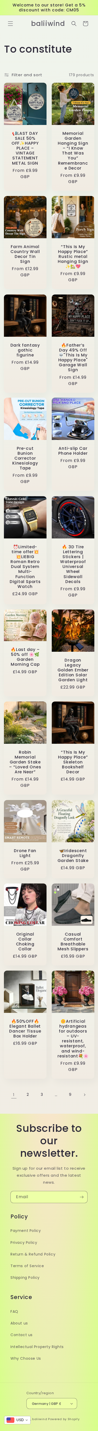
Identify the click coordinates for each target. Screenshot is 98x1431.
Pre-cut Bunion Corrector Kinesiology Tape (25, 458)
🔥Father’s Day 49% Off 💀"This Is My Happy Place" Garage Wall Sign (73, 357)
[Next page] (84, 1094)
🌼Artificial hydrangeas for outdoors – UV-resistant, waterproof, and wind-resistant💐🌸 (72, 1038)
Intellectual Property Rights (37, 1346)
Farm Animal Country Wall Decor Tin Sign (25, 254)
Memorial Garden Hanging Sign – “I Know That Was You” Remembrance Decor (73, 151)
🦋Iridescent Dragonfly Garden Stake (72, 855)
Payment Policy (25, 1230)
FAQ (14, 1311)
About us (19, 1323)
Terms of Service (27, 1265)
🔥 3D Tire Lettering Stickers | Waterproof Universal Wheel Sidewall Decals (73, 564)
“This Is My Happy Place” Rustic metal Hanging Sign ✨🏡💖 (73, 256)
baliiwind (39, 1419)
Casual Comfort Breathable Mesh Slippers (72, 941)
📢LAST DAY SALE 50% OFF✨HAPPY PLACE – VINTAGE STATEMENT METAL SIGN (25, 148)
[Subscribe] (81, 1197)
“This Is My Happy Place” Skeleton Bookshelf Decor (73, 762)
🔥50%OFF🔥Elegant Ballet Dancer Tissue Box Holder (25, 1029)
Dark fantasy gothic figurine (25, 349)
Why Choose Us (25, 1358)
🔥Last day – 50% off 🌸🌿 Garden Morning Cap (25, 657)
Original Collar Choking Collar (25, 941)
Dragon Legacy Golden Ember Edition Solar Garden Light (72, 669)
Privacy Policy (23, 1242)
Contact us (21, 1334)
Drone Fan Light (25, 853)
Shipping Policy (25, 1277)
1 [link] (14, 1094)
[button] (10, 23)
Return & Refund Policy (32, 1254)
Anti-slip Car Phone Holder (73, 451)
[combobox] (17, 1420)
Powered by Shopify (64, 1419)
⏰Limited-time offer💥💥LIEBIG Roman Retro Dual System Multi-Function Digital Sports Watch (25, 566)
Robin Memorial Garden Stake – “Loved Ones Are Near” (25, 762)
